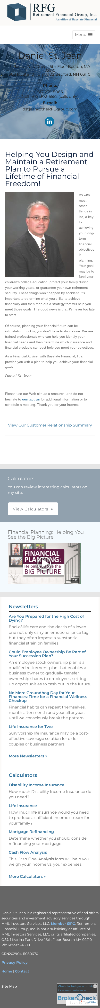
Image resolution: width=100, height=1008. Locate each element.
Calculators (23, 775)
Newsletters (23, 606)
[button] (83, 34)
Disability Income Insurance (36, 785)
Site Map (9, 986)
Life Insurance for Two (31, 726)
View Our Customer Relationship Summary (50, 425)
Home (6, 971)
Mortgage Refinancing (31, 831)
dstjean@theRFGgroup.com (50, 109)
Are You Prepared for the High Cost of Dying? (46, 618)
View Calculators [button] (30, 509)
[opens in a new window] (44, 564)
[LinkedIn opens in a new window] (49, 122)
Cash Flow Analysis (28, 852)
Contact (22, 971)
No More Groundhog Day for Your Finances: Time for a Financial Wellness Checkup (48, 696)
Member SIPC (63, 923)
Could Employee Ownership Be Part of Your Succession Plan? (47, 654)
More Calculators (27, 876)
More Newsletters (28, 756)
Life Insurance (23, 805)
